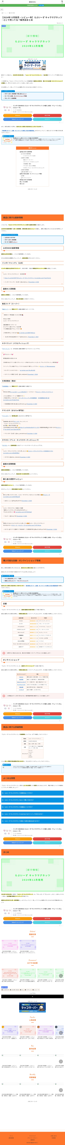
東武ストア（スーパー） (28, 159)
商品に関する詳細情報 (26, 179)
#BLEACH (24, 392)
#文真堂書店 (33, 398)
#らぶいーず (21, 278)
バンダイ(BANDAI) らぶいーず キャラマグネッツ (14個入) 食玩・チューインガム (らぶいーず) (37, 107)
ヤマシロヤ (5, 416)
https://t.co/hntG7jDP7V (11, 278)
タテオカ (4, 445)
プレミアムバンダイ (21, 684)
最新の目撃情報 (25, 169)
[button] (61, 976)
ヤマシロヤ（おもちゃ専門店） (29, 165)
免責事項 (33, 1140)
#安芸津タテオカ (48, 451)
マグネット (28, 989)
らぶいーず (36, 989)
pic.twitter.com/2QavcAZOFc (13, 429)
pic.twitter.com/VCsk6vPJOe (11, 400)
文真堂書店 (5, 386)
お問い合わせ (54, 1136)
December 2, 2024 (34, 282)
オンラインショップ (26, 177)
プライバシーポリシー (33, 1138)
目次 (31, 148)
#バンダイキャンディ (24, 398)
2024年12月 (6, 989)
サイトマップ (32, 1136)
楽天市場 (21, 679)
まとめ (22, 183)
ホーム (11, 1136)
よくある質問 (24, 181)
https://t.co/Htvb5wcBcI (26, 427)
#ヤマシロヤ (36, 427)
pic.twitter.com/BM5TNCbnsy (27, 332)
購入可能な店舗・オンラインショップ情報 (31, 173)
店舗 (23, 175)
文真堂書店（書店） (27, 163)
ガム (23, 989)
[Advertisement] (32, 201)
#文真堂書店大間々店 (43, 398)
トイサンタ (21, 689)
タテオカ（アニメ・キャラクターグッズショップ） (34, 167)
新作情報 (5, 987)
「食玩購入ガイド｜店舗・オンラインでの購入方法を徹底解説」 (18, 130)
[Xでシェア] (32, 996)
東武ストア (5, 309)
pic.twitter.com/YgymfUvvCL (43, 278)
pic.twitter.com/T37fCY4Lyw (33, 525)
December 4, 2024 (32, 404)
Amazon (21, 677)
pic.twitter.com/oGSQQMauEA (11, 496)
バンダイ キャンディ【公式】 (29, 155)
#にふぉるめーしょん (15, 392)
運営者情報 (11, 1138)
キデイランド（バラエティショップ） (31, 161)
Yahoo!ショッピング (21, 682)
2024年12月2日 (15, 989)
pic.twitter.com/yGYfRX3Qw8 (24, 512)
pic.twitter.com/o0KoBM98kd (11, 453)
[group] (10, 947)
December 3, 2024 (32, 433)
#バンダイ (17, 421)
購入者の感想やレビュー (27, 171)
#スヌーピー (14, 525)
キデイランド (5, 348)
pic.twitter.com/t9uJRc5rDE (27, 370)
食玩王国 (21, 687)
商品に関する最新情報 (26, 151)
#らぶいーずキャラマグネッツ (36, 451)
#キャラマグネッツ (30, 278)
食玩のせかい (32, 2)
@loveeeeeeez (51, 366)
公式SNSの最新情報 (26, 153)
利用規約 (54, 1138)
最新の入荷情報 (25, 157)
